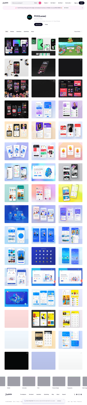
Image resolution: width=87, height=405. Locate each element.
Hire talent (31, 394)
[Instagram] (79, 394)
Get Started (66, 7)
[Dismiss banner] (63, 399)
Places (75, 401)
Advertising (46, 394)
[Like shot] (26, 53)
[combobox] (22, 3)
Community (67, 2)
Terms (14, 401)
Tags (72, 401)
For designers (23, 394)
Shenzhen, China (38, 18)
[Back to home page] (5, 3)
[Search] (40, 3)
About (58, 394)
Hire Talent (53, 2)
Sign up (76, 2)
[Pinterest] (81, 394)
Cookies (22, 401)
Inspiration (38, 394)
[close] (82, 8)
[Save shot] (23, 53)
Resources (79, 401)
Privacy (17, 401)
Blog (53, 394)
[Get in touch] (21, 53)
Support (64, 394)
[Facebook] (76, 394)
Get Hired (60, 2)
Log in (81, 2)
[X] (74, 394)
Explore (46, 2)
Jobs (69, 401)
